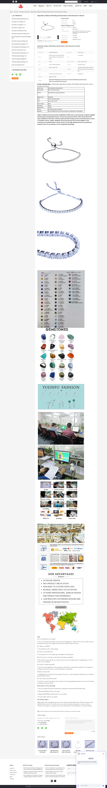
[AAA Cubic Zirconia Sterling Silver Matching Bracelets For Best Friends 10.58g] (78, 744)
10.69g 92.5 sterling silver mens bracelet (48, 711)
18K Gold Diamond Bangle (18, 59)
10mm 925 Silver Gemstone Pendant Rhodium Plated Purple (54, 772)
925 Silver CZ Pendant (17, 21)
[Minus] (103, 754)
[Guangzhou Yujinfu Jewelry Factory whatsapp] (17, 74)
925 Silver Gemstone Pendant (19, 33)
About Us (48, 5)
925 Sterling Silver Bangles (18, 44)
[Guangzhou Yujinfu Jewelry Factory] (21, 6)
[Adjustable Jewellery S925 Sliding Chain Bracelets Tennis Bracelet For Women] (47, 26)
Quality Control (68, 5)
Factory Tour (57, 5)
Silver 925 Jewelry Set (17, 50)
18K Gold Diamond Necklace (19, 19)
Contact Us (78, 5)
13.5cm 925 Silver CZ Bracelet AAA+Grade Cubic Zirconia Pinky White (42, 751)
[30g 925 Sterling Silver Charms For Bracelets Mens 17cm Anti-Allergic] (54, 744)
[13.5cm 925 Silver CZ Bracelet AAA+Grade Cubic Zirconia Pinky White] (42, 744)
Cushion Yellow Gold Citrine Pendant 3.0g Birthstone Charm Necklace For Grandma (55, 776)
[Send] (103, 785)
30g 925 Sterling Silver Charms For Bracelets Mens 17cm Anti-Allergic (54, 751)
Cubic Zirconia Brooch (17, 65)
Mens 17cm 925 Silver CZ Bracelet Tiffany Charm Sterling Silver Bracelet (66, 751)
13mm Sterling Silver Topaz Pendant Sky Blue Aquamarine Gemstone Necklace (55, 768)
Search (79, 1)
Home (34, 5)
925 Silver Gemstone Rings (18, 41)
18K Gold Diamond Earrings (18, 62)
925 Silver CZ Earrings (17, 24)
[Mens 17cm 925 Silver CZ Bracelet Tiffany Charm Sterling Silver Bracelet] (66, 744)
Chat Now (86, 1)
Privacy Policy (28, 786)
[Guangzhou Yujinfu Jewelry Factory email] (13, 74)
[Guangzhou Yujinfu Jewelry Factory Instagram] (16, 2)
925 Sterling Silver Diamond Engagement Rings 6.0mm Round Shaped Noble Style (33, 768)
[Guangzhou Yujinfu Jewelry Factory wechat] (21, 74)
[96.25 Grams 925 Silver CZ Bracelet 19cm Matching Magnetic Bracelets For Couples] (90, 744)
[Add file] (78, 785)
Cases (90, 5)
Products (41, 5)
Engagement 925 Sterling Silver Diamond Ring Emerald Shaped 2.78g (33, 772)
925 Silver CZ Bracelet (25, 11)
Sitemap (12, 778)
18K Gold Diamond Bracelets (19, 53)
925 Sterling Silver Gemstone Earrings (21, 36)
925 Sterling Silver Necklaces (19, 47)
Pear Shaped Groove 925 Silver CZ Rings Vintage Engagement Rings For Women (33, 776)
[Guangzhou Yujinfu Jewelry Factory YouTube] (13, 2)
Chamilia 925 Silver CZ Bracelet (62, 711)
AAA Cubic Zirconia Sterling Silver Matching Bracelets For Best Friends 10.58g (78, 751)
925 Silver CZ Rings (17, 27)
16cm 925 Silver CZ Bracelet (74, 711)
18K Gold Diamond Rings (18, 56)
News (85, 5)
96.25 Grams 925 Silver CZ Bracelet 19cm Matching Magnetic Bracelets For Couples (90, 751)
